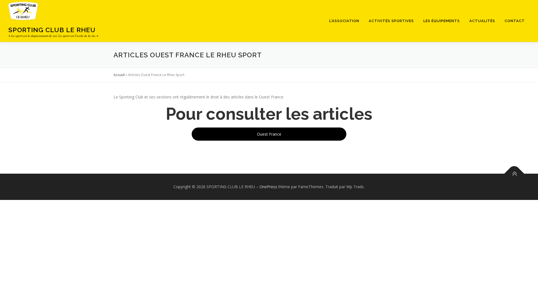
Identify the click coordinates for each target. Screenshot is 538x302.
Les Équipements (441, 21)
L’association (344, 21)
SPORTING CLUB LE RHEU (52, 30)
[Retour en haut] (514, 174)
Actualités (482, 21)
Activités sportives (391, 21)
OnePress (268, 186)
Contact (515, 21)
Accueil (119, 74)
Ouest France (269, 134)
